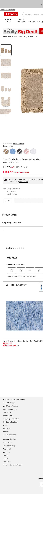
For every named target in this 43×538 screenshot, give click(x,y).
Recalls (5, 425)
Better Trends (14, 162)
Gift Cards (6, 428)
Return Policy (8, 416)
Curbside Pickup (9, 446)
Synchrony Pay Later (10, 422)
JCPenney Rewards (10, 409)
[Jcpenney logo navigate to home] (11, 14)
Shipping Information (11, 419)
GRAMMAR (25, 172)
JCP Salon (6, 452)
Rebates (6, 431)
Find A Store (7, 442)
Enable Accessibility (7, 10)
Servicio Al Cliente (10, 435)
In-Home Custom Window (12, 465)
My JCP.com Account (10, 406)
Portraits (6, 455)
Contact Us (7, 412)
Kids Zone (6, 462)
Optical (5, 458)
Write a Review (18, 144)
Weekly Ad (7, 449)
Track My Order (9, 403)
